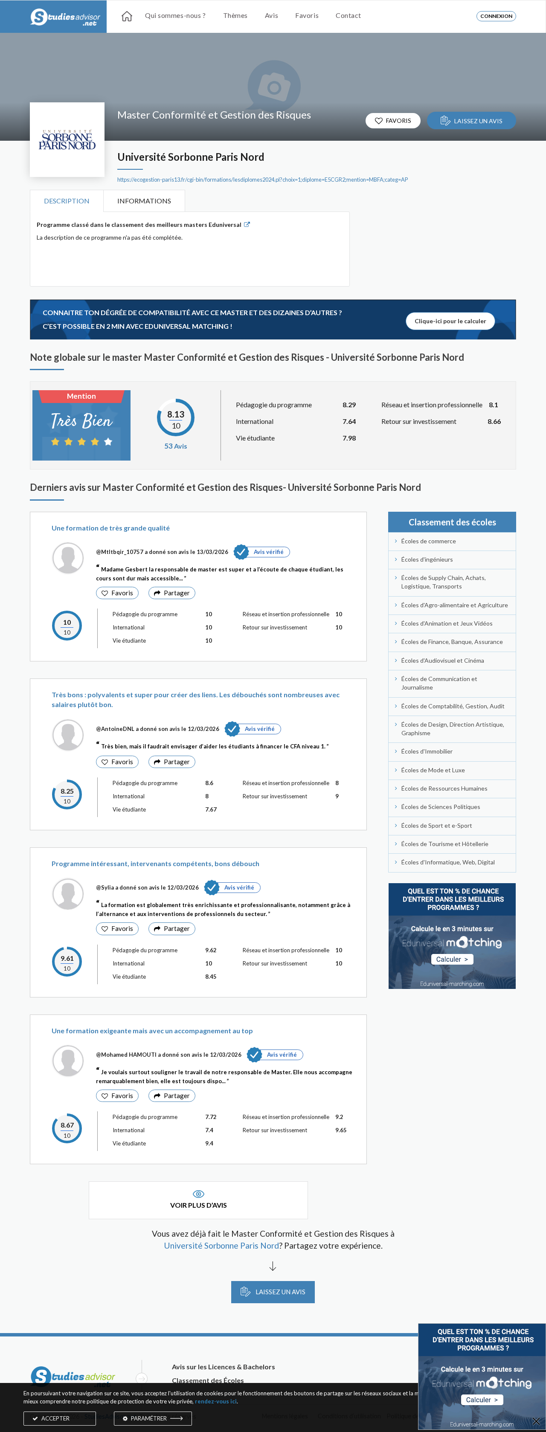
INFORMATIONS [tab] (144, 201)
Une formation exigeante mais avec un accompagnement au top (152, 1030)
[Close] (536, 1422)
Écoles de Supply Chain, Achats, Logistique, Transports (443, 582)
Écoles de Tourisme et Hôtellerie (444, 843)
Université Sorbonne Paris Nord (190, 156)
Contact (348, 15)
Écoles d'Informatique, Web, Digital (448, 862)
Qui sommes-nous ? (175, 15)
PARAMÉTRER (149, 1418)
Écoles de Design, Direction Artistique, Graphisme (452, 728)
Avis (271, 15)
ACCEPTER (55, 1418)
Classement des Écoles (208, 1380)
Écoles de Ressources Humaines (444, 788)
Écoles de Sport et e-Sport (436, 825)
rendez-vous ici (216, 1401)
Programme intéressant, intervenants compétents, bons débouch (155, 863)
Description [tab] (67, 201)
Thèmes (235, 15)
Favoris (307, 15)
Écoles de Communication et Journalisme (439, 683)
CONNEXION (496, 16)
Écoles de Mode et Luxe (433, 770)
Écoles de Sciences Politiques (440, 806)
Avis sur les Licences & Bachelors (223, 1366)
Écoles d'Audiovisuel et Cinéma (442, 660)
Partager (177, 593)
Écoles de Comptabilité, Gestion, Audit (453, 706)
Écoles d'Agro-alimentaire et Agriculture (454, 605)
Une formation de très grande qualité (111, 528)
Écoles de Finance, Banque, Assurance (452, 641)
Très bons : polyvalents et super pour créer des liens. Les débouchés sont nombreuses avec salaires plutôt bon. (196, 699)
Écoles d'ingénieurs (427, 559)
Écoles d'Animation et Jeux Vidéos (447, 623)
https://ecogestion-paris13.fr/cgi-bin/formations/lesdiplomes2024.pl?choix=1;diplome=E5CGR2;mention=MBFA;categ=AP (262, 180)
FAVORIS (398, 120)
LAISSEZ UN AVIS (478, 121)
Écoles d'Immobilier (427, 751)
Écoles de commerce (428, 541)
